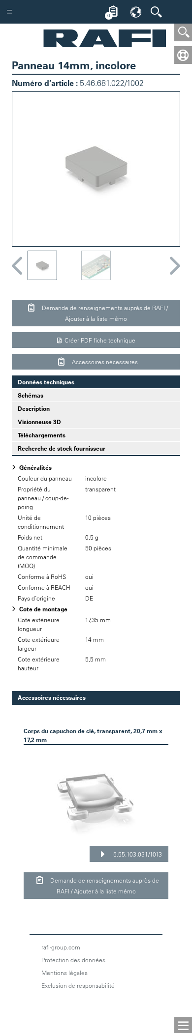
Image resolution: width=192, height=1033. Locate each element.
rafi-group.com (60, 947)
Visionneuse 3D (39, 422)
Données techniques (43, 382)
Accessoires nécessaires (104, 362)
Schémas (30, 395)
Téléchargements (41, 435)
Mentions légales (64, 972)
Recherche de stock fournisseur (61, 448)
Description (34, 408)
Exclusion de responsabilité (78, 985)
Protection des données (73, 960)
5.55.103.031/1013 (137, 854)
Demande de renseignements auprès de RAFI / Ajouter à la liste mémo (104, 313)
